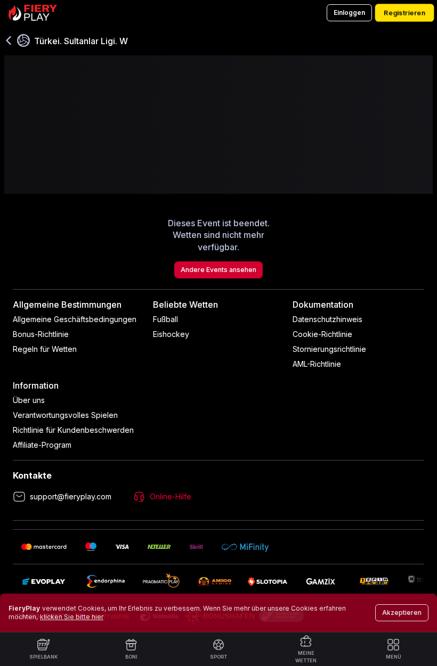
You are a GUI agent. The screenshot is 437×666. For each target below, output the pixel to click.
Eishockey (171, 334)
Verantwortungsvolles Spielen (65, 415)
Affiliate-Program (42, 444)
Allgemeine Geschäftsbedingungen (74, 319)
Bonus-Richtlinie (41, 334)
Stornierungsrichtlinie (329, 348)
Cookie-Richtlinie (322, 334)
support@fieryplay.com (70, 496)
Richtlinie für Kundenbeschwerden (73, 429)
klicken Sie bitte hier (71, 617)
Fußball (165, 319)
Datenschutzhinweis (327, 319)
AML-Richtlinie (317, 363)
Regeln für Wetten (45, 348)
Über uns (29, 400)
